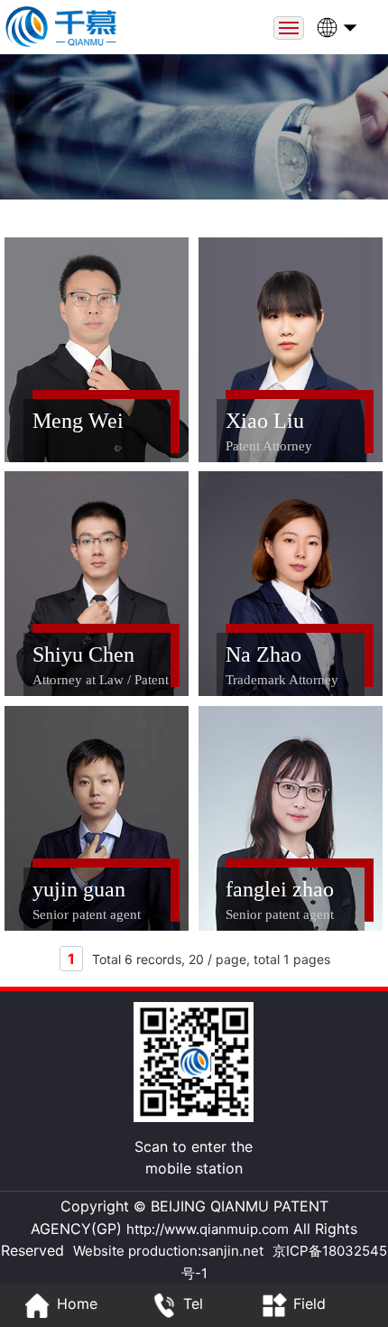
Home (77, 1304)
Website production (135, 1250)
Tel (193, 1304)
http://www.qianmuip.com (207, 1229)
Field (309, 1304)
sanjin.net (232, 1250)
